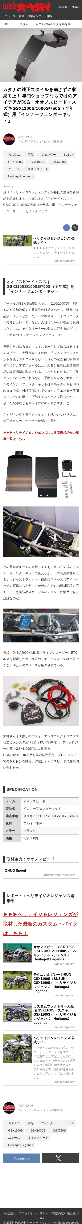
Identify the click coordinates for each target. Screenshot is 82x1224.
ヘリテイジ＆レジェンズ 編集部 (40, 141)
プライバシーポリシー (33, 1213)
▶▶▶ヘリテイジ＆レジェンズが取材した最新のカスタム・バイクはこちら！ (40, 924)
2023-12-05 (25, 137)
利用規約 (9, 1213)
